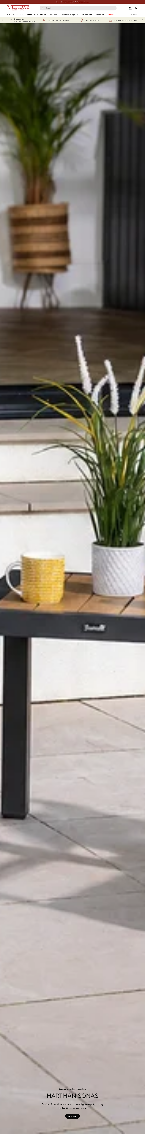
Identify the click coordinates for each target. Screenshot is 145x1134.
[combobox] (78, 8)
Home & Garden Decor (34, 15)
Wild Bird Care (86, 15)
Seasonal (97, 15)
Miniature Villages (68, 15)
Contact (134, 15)
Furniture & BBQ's (14, 15)
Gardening (53, 15)
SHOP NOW (38, 64)
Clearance (110, 15)
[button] (136, 7)
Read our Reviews (83, 2)
